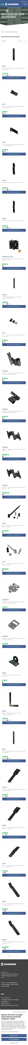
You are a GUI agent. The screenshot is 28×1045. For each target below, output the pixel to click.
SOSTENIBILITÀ (5, 1001)
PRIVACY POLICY (5, 1003)
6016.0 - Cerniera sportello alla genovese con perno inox (14, 790)
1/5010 (4, 295)
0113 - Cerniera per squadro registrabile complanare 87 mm (13, 107)
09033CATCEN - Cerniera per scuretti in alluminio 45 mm (13, 259)
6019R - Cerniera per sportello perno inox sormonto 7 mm (13, 942)
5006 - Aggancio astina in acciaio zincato (11, 675)
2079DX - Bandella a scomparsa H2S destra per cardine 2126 (12, 373)
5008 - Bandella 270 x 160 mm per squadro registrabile (11, 713)
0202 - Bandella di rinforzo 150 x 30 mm (13, 182)
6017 (4, 864)
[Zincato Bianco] (3, 532)
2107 (4, 562)
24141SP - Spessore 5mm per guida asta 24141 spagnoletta (13, 639)
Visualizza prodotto (14, 77)
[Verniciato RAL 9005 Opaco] (7, 75)
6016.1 (4, 825)
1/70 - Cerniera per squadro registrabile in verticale (13, 335)
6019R (4, 940)
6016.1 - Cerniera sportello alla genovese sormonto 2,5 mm (13, 828)
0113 (3, 104)
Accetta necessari (14, 1039)
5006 (4, 673)
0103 (4, 66)
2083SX (5, 485)
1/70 (3, 333)
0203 (4, 219)
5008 (4, 711)
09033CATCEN (7, 257)
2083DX (5, 447)
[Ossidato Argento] (9, 75)
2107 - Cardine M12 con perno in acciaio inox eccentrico (13, 564)
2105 (4, 523)
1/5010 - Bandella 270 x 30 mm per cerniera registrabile (12, 297)
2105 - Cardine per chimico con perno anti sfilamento (13, 526)
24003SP (5, 600)
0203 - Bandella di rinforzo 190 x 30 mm (13, 220)
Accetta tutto (14, 1035)
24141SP (5, 636)
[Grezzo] (8, 75)
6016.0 (4, 787)
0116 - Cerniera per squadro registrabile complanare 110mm (13, 145)
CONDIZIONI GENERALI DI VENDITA (10, 1000)
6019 (4, 902)
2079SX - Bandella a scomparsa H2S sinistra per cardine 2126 (12, 411)
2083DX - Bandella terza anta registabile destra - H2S (13, 450)
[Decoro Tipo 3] (3, 796)
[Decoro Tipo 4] (6, 75)
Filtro (4, 41)
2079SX (5, 409)
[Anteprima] (15, 64)
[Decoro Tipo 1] (2, 75)
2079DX (5, 371)
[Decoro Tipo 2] (3, 75)
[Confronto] (13, 64)
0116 (3, 142)
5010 (4, 749)
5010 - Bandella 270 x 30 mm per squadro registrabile (14, 751)
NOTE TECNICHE (5, 998)
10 (16, 955)
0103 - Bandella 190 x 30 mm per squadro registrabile (13, 68)
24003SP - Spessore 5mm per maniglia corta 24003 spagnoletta (13, 602)
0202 (4, 180)
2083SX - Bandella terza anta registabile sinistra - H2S (13, 488)
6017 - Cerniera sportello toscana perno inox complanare (13, 866)
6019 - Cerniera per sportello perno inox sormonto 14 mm (13, 904)
